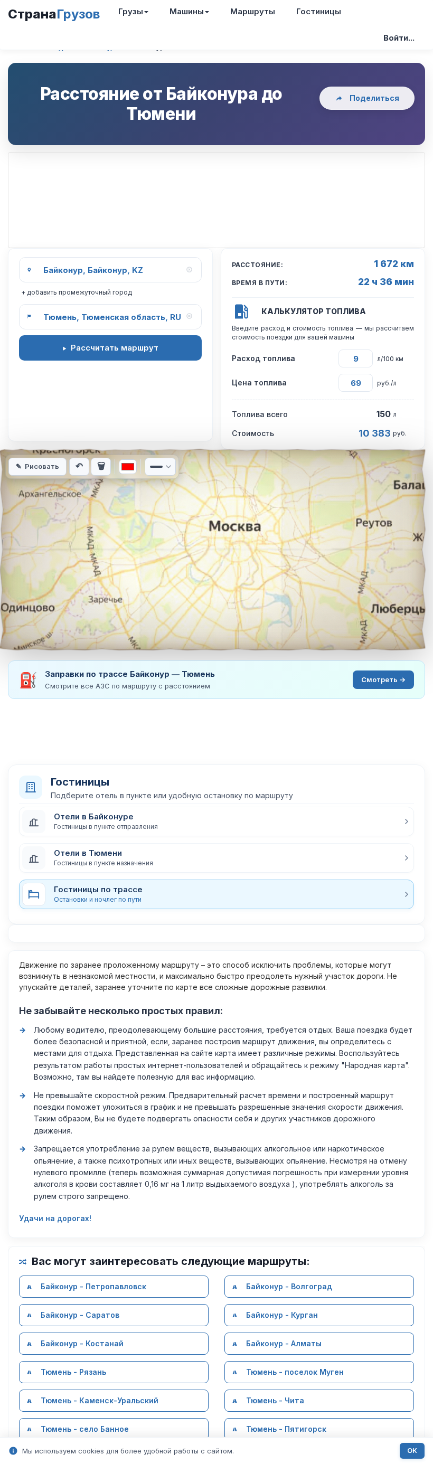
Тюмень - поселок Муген (295, 1371)
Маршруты (252, 11)
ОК (412, 1450)
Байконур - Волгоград (289, 1286)
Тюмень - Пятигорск (286, 1428)
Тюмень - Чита (275, 1400)
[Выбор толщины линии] (160, 467)
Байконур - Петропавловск (93, 1286)
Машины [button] (187, 11)
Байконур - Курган (282, 1314)
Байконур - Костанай (82, 1343)
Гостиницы (318, 11)
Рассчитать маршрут (114, 348)
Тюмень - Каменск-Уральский (99, 1400)
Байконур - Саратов (80, 1314)
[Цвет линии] (128, 466)
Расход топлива (263, 358)
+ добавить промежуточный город (76, 292)
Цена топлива (259, 382)
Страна (54, 14)
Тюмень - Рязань (73, 1371)
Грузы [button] (130, 11)
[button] (216, 821)
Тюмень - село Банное (85, 1428)
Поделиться (374, 97)
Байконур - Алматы (284, 1343)
